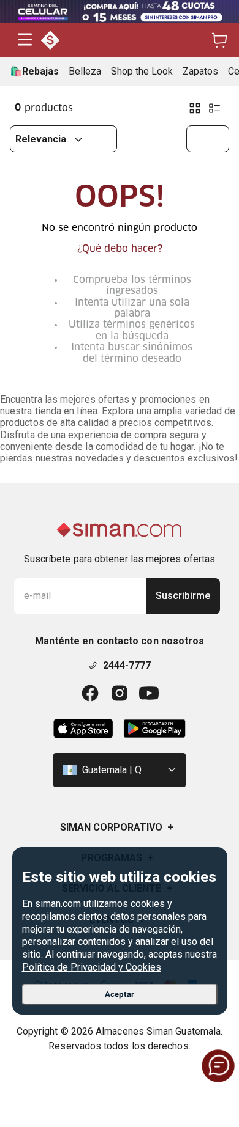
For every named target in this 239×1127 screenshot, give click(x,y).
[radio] (195, 108)
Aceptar (119, 994)
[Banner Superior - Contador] (119, 11)
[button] (25, 40)
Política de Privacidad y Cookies (91, 967)
